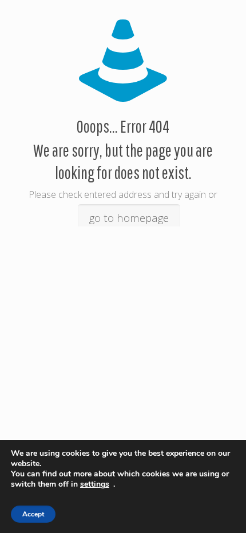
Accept (33, 514)
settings (94, 484)
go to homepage (129, 217)
